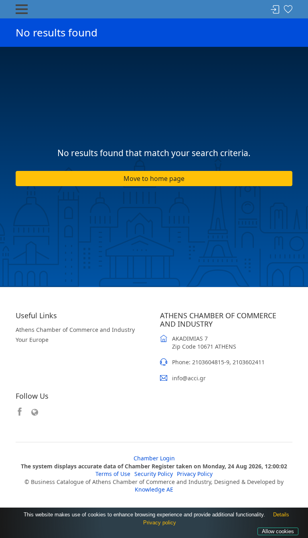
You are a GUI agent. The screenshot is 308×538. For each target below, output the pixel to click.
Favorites (288, 9)
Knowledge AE (154, 489)
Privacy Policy (195, 474)
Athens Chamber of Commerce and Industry (75, 329)
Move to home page (154, 178)
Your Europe (32, 339)
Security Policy (153, 474)
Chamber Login (154, 458)
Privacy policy (159, 523)
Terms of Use (112, 474)
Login (275, 9)
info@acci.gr (189, 378)
